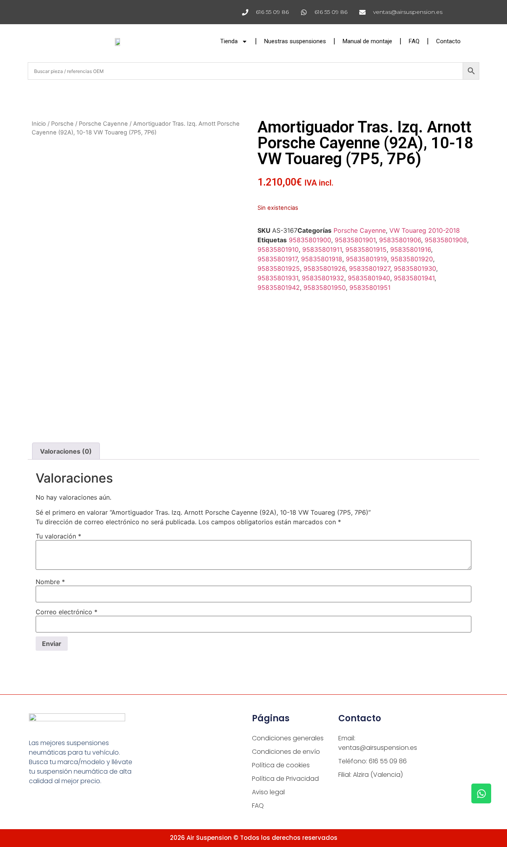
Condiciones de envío (286, 751)
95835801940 (369, 278)
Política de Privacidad (285, 778)
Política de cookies (281, 765)
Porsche (62, 123)
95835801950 (324, 287)
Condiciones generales (288, 738)
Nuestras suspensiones (295, 41)
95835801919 (366, 259)
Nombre (50, 582)
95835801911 (322, 249)
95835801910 (278, 249)
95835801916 (410, 249)
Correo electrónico (66, 612)
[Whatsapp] (481, 793)
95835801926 (324, 268)
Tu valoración (58, 536)
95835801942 (278, 287)
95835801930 (415, 268)
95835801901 (355, 240)
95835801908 (446, 240)
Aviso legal (268, 792)
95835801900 (310, 240)
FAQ (414, 41)
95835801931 (277, 278)
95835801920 (412, 259)
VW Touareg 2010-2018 (424, 230)
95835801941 (414, 278)
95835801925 (278, 268)
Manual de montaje (367, 41)
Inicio (39, 123)
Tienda (229, 41)
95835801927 (369, 268)
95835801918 (321, 259)
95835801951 (370, 287)
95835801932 (323, 278)
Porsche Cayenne (103, 123)
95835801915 (366, 249)
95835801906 (400, 240)
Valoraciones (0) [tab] (66, 451)
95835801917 (277, 259)
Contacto (448, 41)
